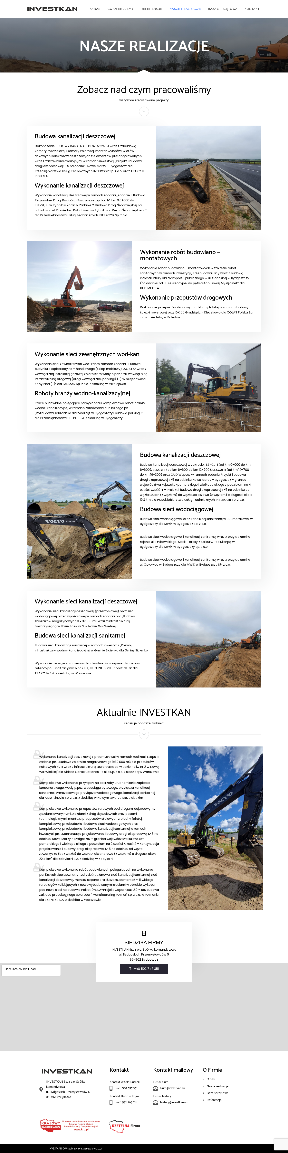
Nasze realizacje (185, 8)
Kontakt (252, 8)
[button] (144, 969)
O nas (95, 8)
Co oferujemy (121, 8)
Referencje (151, 8)
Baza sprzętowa (222, 8)
